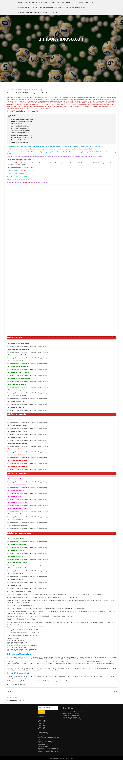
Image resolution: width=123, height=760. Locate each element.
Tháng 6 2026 (42, 720)
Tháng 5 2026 (42, 722)
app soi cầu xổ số (42, 93)
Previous (9, 691)
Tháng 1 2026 (41, 729)
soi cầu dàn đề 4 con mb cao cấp (72, 719)
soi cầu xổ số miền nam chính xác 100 (62, 2)
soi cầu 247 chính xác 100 (50, 12)
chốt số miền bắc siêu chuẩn (83, 2)
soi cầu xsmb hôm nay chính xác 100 (27, 7)
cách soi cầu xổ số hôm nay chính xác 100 (28, 12)
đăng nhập (13, 700)
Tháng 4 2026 (42, 723)
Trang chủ (19, 2)
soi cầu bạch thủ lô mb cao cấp (71, 717)
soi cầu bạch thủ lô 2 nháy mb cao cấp (73, 712)
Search (41, 711)
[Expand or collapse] (114, 116)
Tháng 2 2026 (42, 727)
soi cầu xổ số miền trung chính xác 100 (50, 7)
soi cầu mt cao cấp (44, 2)
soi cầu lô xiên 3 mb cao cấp (71, 715)
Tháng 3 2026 (42, 725)
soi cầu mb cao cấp (30, 2)
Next (115, 691)
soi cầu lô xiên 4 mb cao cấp (71, 713)
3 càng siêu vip (42, 736)
